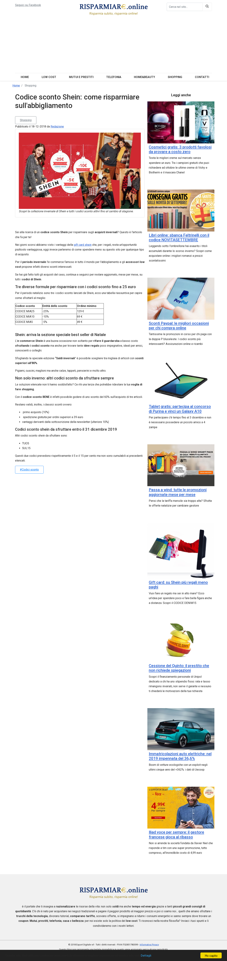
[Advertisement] (113, 46)
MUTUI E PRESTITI (81, 77)
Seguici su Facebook (28, 5)
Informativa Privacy (149, 944)
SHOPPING (175, 77)
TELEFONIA (113, 77)
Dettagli (146, 955)
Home (25, 77)
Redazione (57, 126)
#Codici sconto (29, 469)
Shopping (26, 120)
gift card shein (83, 244)
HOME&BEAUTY (144, 77)
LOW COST (49, 77)
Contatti (202, 77)
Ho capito (211, 955)
